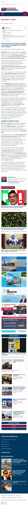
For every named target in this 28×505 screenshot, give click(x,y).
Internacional (11, 495)
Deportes (18, 495)
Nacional (7, 23)
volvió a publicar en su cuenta (15, 83)
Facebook (10, 181)
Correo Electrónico (14, 182)
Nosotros (3, 1)
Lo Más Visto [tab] (14, 425)
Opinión (20, 497)
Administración (12, 177)
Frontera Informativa (10, 9)
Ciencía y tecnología (12, 497)
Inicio (2, 23)
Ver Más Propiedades (14, 423)
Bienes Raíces (14, 336)
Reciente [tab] (14, 428)
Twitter (16, 181)
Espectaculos (4, 495)
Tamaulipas (3, 497)
